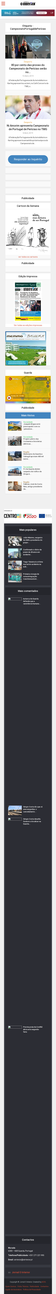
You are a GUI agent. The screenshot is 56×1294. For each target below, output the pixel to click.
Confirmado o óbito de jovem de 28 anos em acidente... (32, 552)
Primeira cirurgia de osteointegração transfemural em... (31, 576)
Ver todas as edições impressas (28, 325)
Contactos (44, 1286)
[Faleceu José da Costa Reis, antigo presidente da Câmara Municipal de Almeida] (15, 486)
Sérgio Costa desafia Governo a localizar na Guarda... (32, 821)
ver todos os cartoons (28, 257)
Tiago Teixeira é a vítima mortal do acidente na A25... (33, 564)
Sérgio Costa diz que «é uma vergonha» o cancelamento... (32, 809)
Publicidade (34, 1286)
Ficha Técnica (23, 1286)
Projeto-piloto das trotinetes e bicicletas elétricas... (32, 441)
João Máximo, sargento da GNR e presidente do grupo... (32, 540)
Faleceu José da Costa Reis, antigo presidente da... (32, 486)
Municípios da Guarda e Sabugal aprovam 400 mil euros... (33, 456)
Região (26, 452)
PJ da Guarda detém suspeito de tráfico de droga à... (32, 471)
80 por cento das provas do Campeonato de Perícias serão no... (28, 68)
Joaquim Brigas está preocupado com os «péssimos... (31, 426)
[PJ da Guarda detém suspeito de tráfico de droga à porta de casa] (15, 471)
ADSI (44, 1282)
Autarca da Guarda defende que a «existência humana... (32, 601)
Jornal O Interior (21, 1272)
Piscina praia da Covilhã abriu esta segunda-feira (32, 1029)
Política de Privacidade (32, 1290)
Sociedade (28, 422)
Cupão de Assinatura (13, 1290)
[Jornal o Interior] (28, 3)
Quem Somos (10, 1286)
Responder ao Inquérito (28, 159)
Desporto (28, 62)
